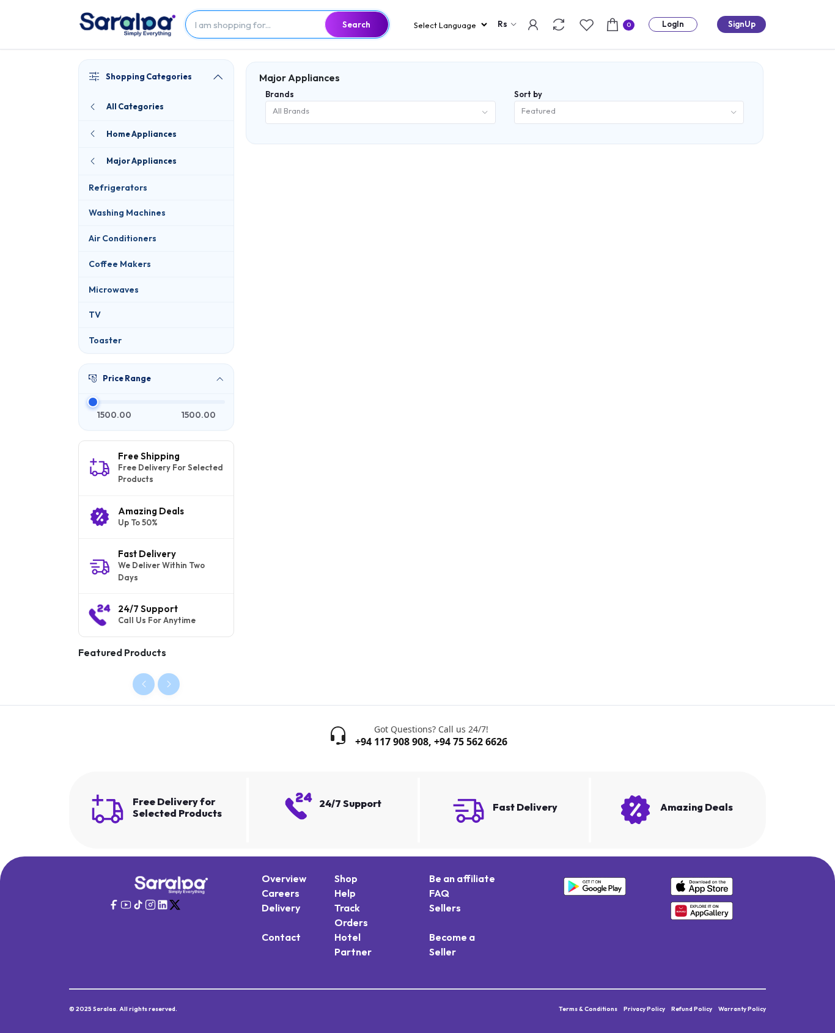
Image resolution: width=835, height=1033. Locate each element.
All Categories (135, 106)
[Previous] (144, 684)
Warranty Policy (742, 1009)
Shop (346, 878)
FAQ (439, 893)
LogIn (673, 24)
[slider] (92, 401)
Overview (284, 878)
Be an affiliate (462, 878)
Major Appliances (141, 161)
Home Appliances (141, 134)
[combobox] (380, 113)
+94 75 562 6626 (470, 741)
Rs (502, 24)
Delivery (281, 908)
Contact (281, 937)
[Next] (169, 684)
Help (345, 893)
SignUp (742, 24)
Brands (279, 94)
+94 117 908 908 (392, 741)
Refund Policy (691, 1009)
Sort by (528, 94)
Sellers (445, 908)
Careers (281, 893)
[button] (156, 378)
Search (356, 24)
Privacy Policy (644, 1009)
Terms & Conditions (588, 1009)
